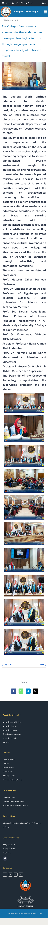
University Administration (12, 722)
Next (42, 665)
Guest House (7, 772)
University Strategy (10, 730)
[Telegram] (28, 691)
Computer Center (9, 798)
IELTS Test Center (9, 776)
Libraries (6, 764)
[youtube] (16, 875)
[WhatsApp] (21, 691)
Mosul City (6, 742)
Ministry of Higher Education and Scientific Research (22, 823)
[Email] (35, 691)
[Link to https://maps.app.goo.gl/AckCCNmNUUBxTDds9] (5, 858)
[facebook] (5, 875)
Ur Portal (6, 827)
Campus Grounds (9, 760)
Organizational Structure (12, 734)
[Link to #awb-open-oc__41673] (45, 12)
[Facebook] (13, 691)
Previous (8, 665)
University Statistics (10, 738)
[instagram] (21, 875)
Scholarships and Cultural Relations (15, 806)
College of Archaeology (26, 12)
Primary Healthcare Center (12, 780)
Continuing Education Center (13, 802)
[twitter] (10, 875)
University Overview (10, 726)
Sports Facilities (8, 768)
